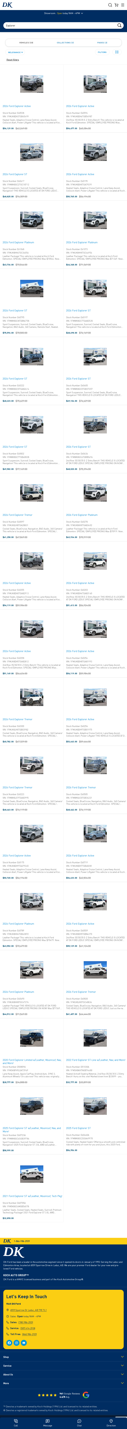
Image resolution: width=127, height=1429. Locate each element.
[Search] (119, 25)
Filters (102, 52)
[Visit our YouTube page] (24, 1343)
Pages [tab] (101, 42)
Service (7, 1365)
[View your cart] (116, 5)
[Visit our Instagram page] (17, 1343)
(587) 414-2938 (28, 1328)
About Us (8, 1374)
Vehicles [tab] (25, 42)
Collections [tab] (65, 42)
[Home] (7, 5)
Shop (6, 1357)
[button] (117, 52)
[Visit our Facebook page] (9, 1343)
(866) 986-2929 (29, 1334)
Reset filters (12, 59)
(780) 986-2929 (25, 1322)
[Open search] (110, 5)
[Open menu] (123, 5)
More (6, 1383)
